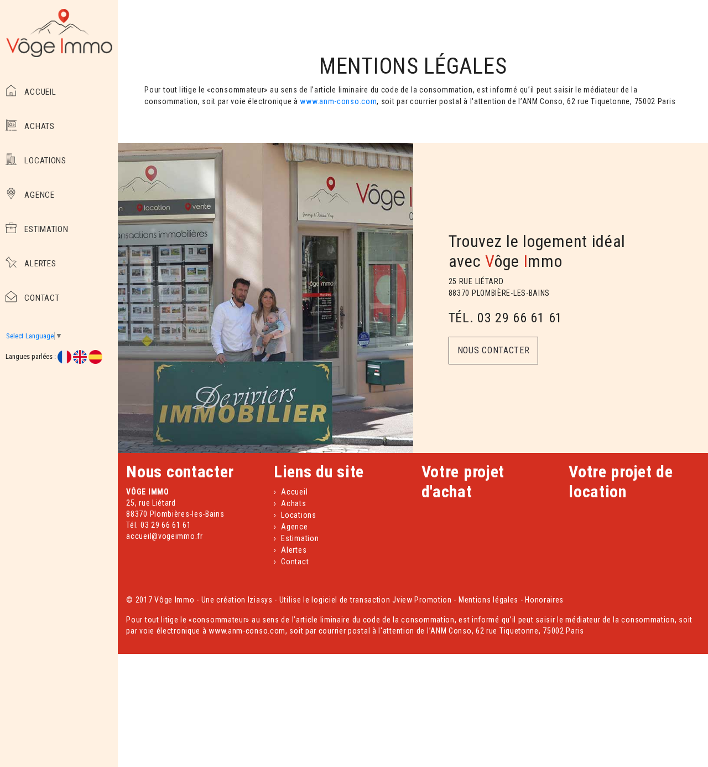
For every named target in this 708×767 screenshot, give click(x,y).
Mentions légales (488, 599)
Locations (44, 161)
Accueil (39, 92)
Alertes (39, 264)
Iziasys (260, 599)
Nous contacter (493, 350)
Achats (39, 126)
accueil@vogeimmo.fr (164, 536)
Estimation (46, 229)
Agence (39, 195)
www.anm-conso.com (338, 101)
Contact (41, 298)
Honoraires (544, 599)
